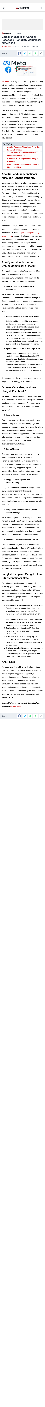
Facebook (6, 82)
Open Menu (4, 8)
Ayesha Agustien (8, 46)
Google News (15, 706)
